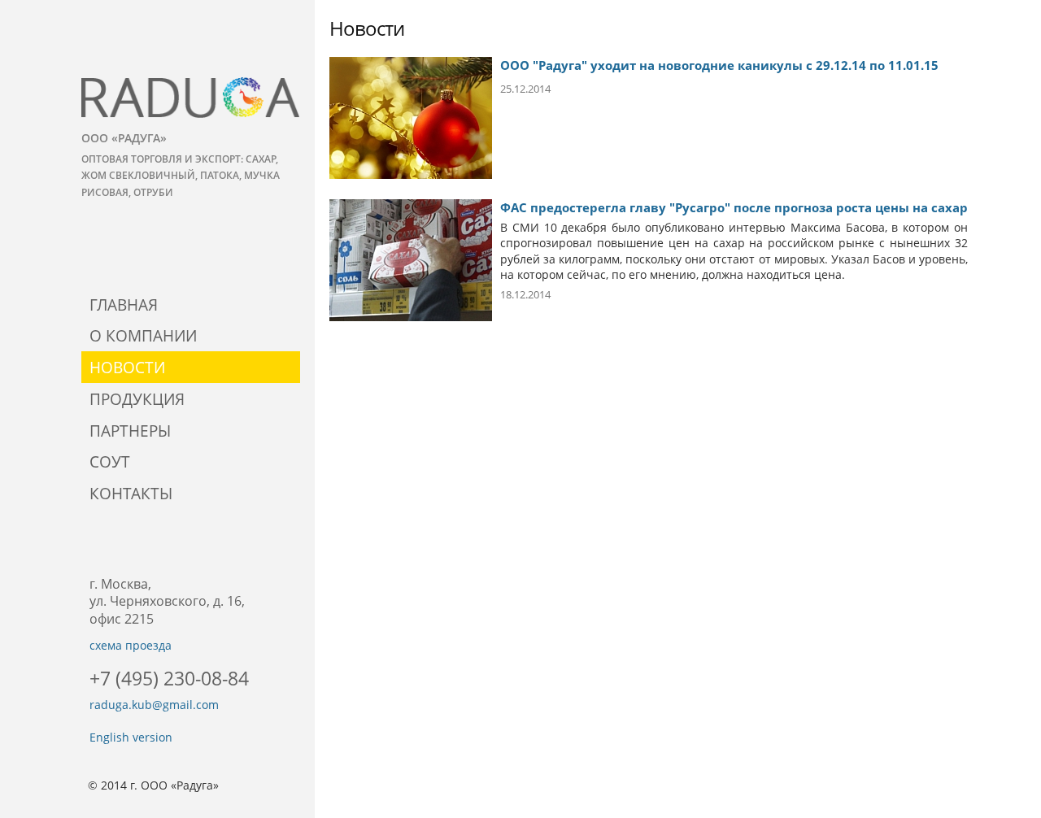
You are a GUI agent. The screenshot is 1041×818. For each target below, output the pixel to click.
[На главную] (190, 97)
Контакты (130, 493)
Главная (123, 304)
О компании (143, 335)
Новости (127, 367)
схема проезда (130, 645)
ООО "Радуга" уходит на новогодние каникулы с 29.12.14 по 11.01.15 (719, 65)
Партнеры (130, 430)
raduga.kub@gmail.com (154, 704)
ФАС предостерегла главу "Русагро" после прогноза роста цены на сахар (734, 207)
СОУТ (109, 461)
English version (130, 737)
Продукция (137, 399)
